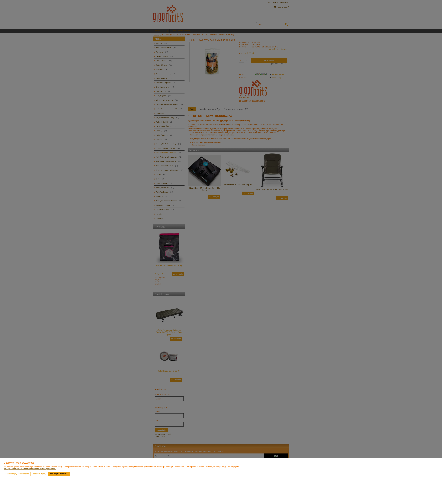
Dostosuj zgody (39, 474)
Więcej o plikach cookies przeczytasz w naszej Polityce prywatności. (30, 469)
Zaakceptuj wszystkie (59, 474)
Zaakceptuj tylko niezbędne (17, 474)
